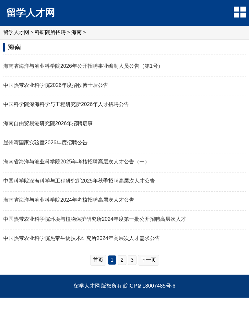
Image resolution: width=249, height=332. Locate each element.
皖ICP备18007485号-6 (149, 286)
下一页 (148, 260)
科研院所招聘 (50, 32)
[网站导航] (240, 12)
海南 (76, 32)
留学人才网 (30, 12)
